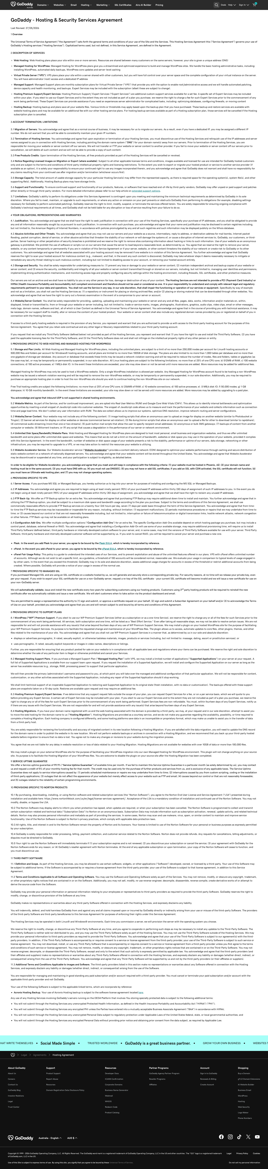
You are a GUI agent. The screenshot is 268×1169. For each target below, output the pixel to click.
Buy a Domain (244, 1073)
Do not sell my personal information (244, 1163)
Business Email (244, 1090)
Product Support (53, 1073)
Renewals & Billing (208, 1079)
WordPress (243, 1096)
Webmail (109, 1096)
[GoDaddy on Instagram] (230, 1138)
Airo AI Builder (143, 5)
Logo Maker (243, 1113)
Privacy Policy (242, 1153)
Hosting (241, 1101)
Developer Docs (112, 1073)
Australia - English (49, 1138)
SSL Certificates (123, 5)
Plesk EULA (105, 543)
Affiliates (153, 1085)
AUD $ (70, 1138)
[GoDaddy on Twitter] (248, 1138)
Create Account (207, 1085)
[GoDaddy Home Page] (21, 1138)
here (140, 992)
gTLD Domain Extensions (249, 1079)
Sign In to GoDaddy (208, 1073)
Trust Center (13, 1107)
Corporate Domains (113, 1085)
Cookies (256, 1153)
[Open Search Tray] (216, 5)
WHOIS (108, 1101)
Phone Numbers (245, 1118)
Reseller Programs (157, 1079)
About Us (12, 1073)
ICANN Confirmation (114, 1079)
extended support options (146, 191)
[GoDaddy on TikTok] (239, 1138)
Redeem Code (111, 1107)
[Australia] (22, 4)
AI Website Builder (246, 1085)
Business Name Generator (116, 1090)
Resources (50, 1085)
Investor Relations (16, 1096)
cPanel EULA (109, 548)
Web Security (244, 1107)
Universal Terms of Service (121, 1163)
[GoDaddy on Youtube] (257, 1138)
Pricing (159, 5)
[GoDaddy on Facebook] (221, 1138)
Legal (10, 1101)
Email (74, 5)
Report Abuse (52, 1079)
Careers (11, 1079)
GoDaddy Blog (14, 1090)
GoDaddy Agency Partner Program (164, 1073)
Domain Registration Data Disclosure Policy (65, 1090)
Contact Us (13, 1085)
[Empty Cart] (254, 5)
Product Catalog (112, 1113)
